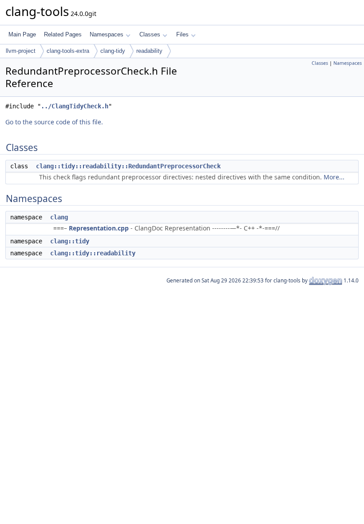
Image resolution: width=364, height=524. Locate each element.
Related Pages (63, 34)
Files (182, 34)
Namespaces (106, 34)
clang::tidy (69, 241)
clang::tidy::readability (92, 253)
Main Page (22, 34)
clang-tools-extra (68, 51)
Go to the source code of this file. (54, 122)
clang (59, 217)
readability (149, 51)
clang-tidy (112, 51)
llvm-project (21, 51)
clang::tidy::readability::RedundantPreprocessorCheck (128, 166)
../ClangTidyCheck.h (74, 106)
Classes (149, 34)
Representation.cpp (99, 228)
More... (334, 177)
